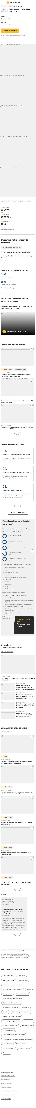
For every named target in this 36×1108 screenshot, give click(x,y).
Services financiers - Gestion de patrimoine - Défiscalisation (18, 1039)
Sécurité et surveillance (8, 1048)
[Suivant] (32, 551)
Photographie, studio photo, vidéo (11, 1021)
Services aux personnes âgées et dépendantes (14, 1034)
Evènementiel (25, 1007)
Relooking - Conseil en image (10, 1025)
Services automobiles (27, 1025)
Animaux (5, 984)
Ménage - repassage (16, 1016)
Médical (5, 1016)
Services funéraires (7, 1043)
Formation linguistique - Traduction (21, 1012)
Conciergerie (30, 989)
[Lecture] (4, 331)
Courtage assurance (7, 993)
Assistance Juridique (16, 984)
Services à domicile (21, 1043)
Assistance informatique (24, 1048)
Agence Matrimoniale (8, 975)
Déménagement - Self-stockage (10, 1007)
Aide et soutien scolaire (8, 980)
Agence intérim (21, 975)
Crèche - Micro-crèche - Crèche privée (12, 998)
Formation (5, 1012)
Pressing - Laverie (28, 1021)
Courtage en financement (22, 993)
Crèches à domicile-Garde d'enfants (11, 1003)
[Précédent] (3, 551)
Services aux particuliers (9, 1030)
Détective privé (6, 1052)
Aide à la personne (23, 980)
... (4, 6)
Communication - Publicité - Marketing (12, 989)
